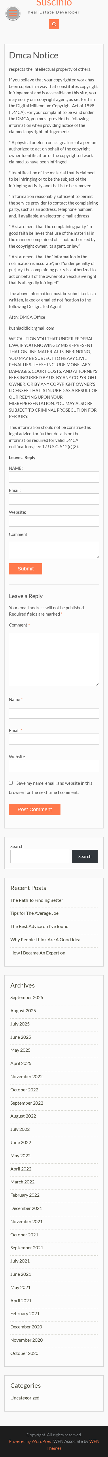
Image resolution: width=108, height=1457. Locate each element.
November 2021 (26, 1221)
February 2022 (24, 1195)
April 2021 (20, 1300)
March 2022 (22, 1181)
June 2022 (20, 1142)
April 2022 (20, 1168)
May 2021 (20, 1287)
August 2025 (23, 1010)
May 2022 (20, 1155)
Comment (19, 624)
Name (16, 699)
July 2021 (20, 1260)
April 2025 (20, 1063)
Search (16, 846)
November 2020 (26, 1340)
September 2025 (26, 997)
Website (17, 756)
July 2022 (20, 1129)
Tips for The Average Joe (34, 913)
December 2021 (26, 1208)
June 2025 (20, 1037)
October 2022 (24, 1089)
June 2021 (20, 1274)
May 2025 (20, 1050)
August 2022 (23, 1115)
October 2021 (24, 1234)
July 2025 (20, 1023)
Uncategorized (24, 1397)
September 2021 (26, 1247)
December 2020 (26, 1326)
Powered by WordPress (30, 1441)
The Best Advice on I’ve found (39, 926)
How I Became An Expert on (37, 952)
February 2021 (24, 1313)
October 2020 (24, 1353)
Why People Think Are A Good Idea (45, 939)
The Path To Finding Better (36, 900)
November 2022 (26, 1076)
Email (15, 730)
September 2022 (26, 1102)
